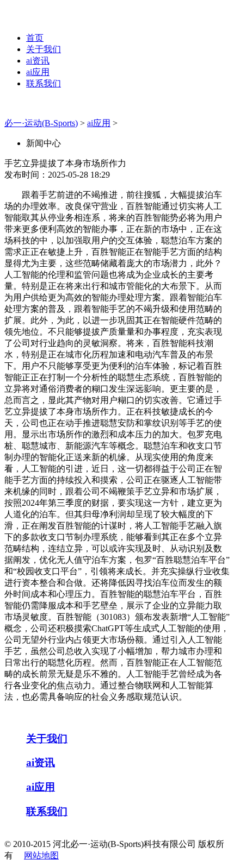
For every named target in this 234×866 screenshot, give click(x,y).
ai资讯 (38, 60)
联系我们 (43, 83)
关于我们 (43, 49)
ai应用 (38, 72)
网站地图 (41, 855)
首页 (35, 37)
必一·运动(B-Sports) (41, 123)
